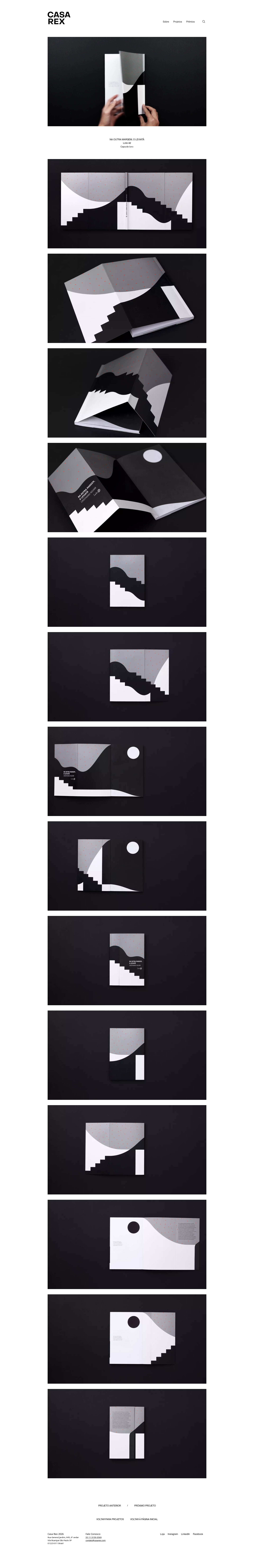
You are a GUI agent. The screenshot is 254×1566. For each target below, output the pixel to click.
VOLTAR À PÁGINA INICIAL (144, 1519)
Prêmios (190, 21)
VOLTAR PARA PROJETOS (110, 1519)
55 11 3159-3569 (94, 1537)
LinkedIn (185, 1534)
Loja (162, 1534)
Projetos (177, 21)
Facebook (198, 1534)
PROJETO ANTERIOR (109, 1505)
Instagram (173, 1534)
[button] (166, 21)
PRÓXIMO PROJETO (145, 1505)
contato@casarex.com (96, 1540)
